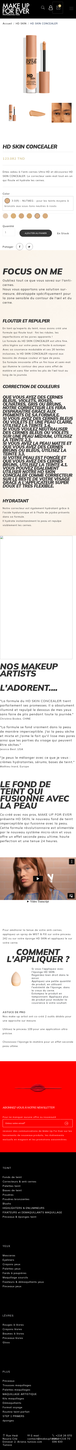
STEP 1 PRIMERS (13, 1416)
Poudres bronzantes (16, 1199)
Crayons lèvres (12, 1329)
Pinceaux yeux (12, 1286)
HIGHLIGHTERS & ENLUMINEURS (24, 1208)
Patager (8, 246)
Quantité (8, 226)
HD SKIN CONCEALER (44, 23)
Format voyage (12, 1407)
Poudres (8, 1194)
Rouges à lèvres (13, 1324)
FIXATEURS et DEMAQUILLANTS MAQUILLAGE (32, 1212)
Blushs (7, 1203)
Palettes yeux (12, 1268)
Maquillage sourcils (15, 1277)
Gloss (6, 1342)
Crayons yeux (11, 1264)
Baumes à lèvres (13, 1333)
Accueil (7, 23)
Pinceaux (8, 1380)
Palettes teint (12, 1186)
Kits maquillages (13, 1398)
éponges (8, 1420)
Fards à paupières (15, 1273)
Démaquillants (12, 1402)
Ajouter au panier (36, 233)
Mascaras (9, 1255)
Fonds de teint (12, 1177)
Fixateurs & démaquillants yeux (23, 1281)
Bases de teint (12, 1190)
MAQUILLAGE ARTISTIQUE (20, 1394)
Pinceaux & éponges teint (19, 1216)
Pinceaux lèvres (13, 1338)
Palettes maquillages (16, 1389)
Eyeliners (8, 1259)
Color (6, 193)
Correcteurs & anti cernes (19, 1181)
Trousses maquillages (17, 1385)
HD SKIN (21, 23)
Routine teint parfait (16, 1411)
